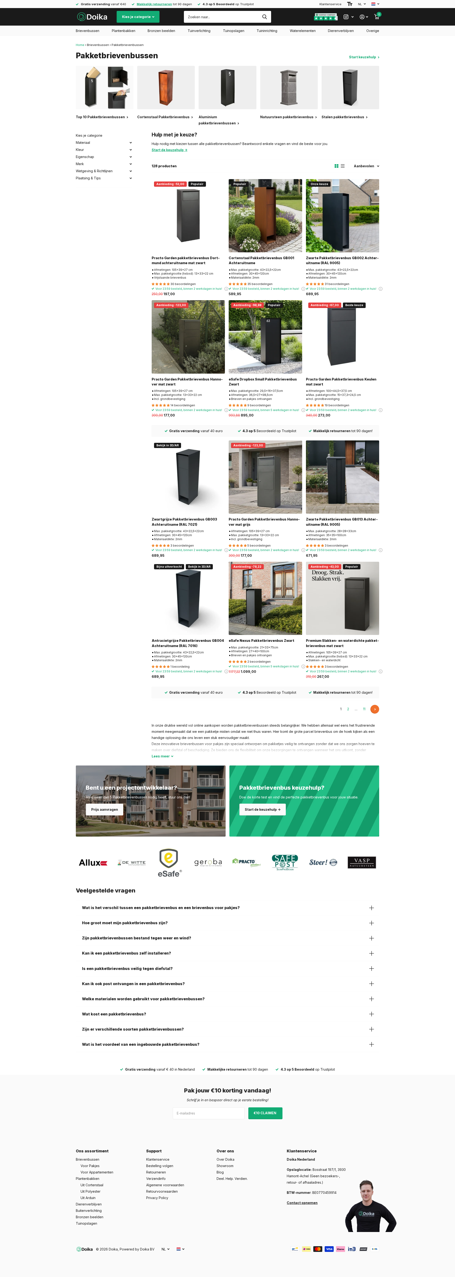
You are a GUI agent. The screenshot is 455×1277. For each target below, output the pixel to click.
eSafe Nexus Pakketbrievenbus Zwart (261, 640)
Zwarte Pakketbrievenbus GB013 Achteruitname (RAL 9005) (342, 521)
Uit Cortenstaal (92, 1185)
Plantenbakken (123, 31)
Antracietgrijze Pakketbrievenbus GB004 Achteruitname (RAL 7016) (188, 643)
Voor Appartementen (97, 1172)
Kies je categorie (136, 17)
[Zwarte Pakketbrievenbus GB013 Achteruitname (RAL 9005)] (342, 477)
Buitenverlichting (89, 1211)
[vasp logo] (362, 862)
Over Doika (225, 1159)
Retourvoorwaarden (162, 1191)
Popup (380, 288)
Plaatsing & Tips (88, 178)
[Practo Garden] (246, 862)
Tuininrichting (267, 31)
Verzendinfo (156, 1179)
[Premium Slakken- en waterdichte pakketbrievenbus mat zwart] (342, 598)
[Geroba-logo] (208, 862)
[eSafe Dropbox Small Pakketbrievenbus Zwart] (265, 336)
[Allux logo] (93, 862)
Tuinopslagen (233, 31)
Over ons (225, 1151)
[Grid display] (336, 166)
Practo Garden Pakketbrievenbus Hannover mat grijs (264, 521)
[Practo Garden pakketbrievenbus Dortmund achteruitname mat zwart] (188, 215)
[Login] (363, 17)
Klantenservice (330, 4)
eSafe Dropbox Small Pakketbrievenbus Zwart (263, 381)
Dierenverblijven (341, 31)
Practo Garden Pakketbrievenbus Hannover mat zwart (187, 381)
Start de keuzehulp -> (263, 809)
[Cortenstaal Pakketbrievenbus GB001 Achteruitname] (265, 215)
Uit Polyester (90, 1191)
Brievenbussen (87, 31)
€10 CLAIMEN (265, 1113)
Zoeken (264, 17)
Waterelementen (303, 31)
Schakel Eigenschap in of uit (130, 157)
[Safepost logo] (285, 862)
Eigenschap (85, 157)
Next (374, 709)
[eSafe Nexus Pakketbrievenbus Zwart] (265, 598)
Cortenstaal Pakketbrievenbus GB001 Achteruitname (261, 260)
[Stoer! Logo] (323, 862)
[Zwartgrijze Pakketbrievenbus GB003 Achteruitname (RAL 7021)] (188, 477)
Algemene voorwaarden (165, 1185)
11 (364, 709)
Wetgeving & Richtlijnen (94, 171)
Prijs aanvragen (104, 809)
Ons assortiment (92, 1151)
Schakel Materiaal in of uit (130, 142)
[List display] (343, 166)
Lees (161, 756)
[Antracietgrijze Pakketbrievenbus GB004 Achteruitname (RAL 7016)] (188, 598)
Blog (220, 1172)
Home (80, 45)
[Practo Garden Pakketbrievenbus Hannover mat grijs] (265, 477)
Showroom (225, 1166)
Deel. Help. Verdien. (232, 1179)
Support (154, 1151)
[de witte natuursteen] (131, 862)
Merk (80, 164)
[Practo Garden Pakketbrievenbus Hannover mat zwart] (188, 336)
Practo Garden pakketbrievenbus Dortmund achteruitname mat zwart (186, 260)
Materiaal (83, 142)
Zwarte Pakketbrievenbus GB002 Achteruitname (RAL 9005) (342, 260)
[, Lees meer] (348, 17)
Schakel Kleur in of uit (130, 149)
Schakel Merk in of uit (130, 164)
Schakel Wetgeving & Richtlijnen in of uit (130, 171)
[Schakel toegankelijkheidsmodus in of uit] (349, 4)
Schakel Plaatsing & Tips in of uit (130, 178)
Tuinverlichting (199, 31)
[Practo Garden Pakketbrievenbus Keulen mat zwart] (342, 336)
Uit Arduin (88, 1198)
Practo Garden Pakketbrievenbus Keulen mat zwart (341, 381)
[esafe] (170, 862)
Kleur (80, 150)
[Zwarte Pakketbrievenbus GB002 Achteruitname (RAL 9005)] (342, 215)
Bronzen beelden (161, 31)
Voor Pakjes (90, 1166)
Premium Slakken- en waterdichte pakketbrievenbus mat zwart (342, 643)
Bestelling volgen (159, 1166)
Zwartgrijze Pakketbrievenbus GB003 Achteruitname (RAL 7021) (184, 521)
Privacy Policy (157, 1198)
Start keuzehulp (363, 57)
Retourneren (156, 1172)
